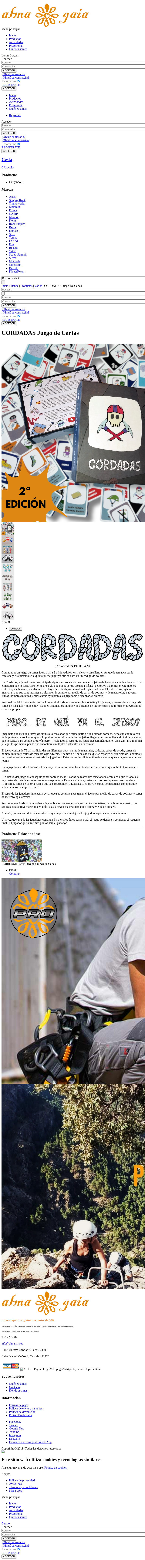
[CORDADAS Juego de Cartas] (8, 527)
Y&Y (12, 251)
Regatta (13, 247)
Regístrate (15, 115)
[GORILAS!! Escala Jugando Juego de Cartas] (22, 861)
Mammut (14, 207)
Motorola (14, 261)
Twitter (13, 1425)
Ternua (13, 237)
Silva (12, 234)
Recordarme (9, 81)
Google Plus (16, 1428)
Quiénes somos (18, 49)
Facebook (15, 1421)
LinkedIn (14, 1438)
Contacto (14, 1387)
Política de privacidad (22, 1480)
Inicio (12, 35)
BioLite (13, 268)
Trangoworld (17, 203)
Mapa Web (15, 1490)
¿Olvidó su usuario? (13, 74)
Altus (12, 196)
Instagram (15, 1435)
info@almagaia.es (12, 1343)
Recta (12, 227)
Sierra (12, 257)
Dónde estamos (18, 1390)
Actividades (16, 42)
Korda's (13, 230)
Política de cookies (55, 1467)
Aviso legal (15, 1483)
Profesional (15, 45)
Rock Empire (17, 224)
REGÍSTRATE (11, 84)
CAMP (13, 213)
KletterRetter (16, 271)
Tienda (14, 285)
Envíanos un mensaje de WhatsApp (30, 1442)
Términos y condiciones (23, 1487)
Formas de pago (18, 1405)
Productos (15, 38)
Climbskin (15, 264)
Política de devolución (22, 1411)
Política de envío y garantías (25, 1408)
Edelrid (13, 240)
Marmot (14, 217)
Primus (13, 210)
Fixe (11, 244)
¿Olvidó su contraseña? (15, 77)
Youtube (14, 1431)
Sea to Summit (17, 254)
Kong (12, 220)
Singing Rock (17, 200)
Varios (38, 285)
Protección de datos (20, 1415)
